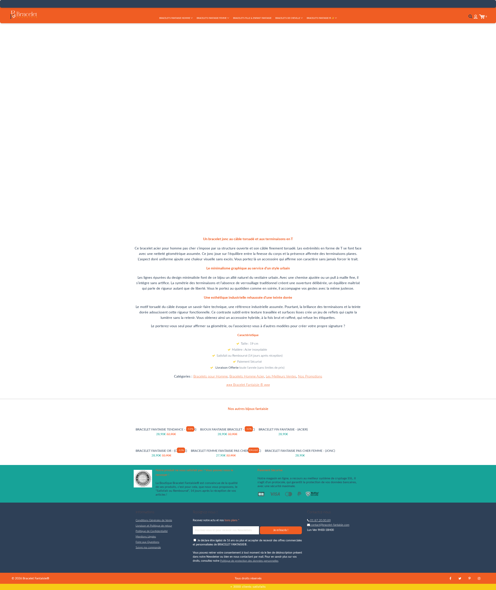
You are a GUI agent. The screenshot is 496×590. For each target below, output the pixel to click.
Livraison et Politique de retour (154, 525)
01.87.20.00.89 (320, 520)
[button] (299, 100)
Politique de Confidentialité (152, 531)
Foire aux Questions (147, 542)
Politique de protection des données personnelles (249, 561)
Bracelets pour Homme (210, 376)
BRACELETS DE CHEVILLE (288, 18)
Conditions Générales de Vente (154, 520)
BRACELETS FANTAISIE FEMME (212, 18)
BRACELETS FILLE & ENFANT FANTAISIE (252, 18)
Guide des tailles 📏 (305, 113)
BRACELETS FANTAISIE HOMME (175, 18)
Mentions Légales (146, 536)
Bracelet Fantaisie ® (248, 385)
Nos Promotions (310, 376)
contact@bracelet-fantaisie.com (329, 525)
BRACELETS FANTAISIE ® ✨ (321, 18)
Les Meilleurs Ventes (281, 376)
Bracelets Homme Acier (246, 376)
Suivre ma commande (148, 547)
